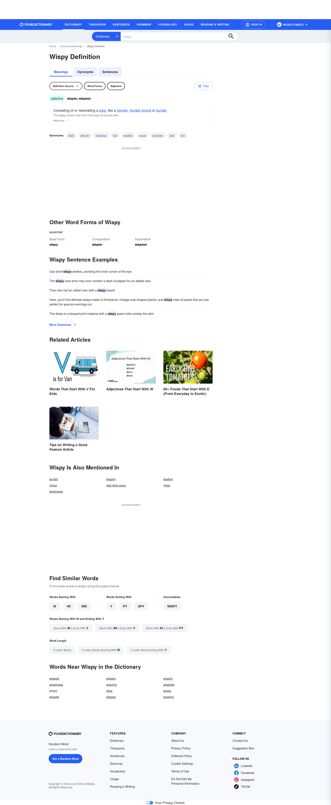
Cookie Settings (182, 763)
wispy (172, 606)
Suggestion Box (243, 748)
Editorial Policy (181, 756)
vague (142, 135)
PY (125, 606)
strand (146, 110)
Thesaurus (117, 748)
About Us (177, 740)
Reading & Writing (122, 786)
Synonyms (85, 72)
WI (68, 606)
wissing (168, 697)
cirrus (53, 485)
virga (166, 485)
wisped (54, 678)
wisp (102, 110)
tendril (53, 479)
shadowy (157, 135)
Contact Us (240, 740)
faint (172, 135)
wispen (111, 678)
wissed (54, 697)
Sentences (110, 72)
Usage (114, 779)
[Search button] (233, 36)
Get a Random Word (65, 759)
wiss (109, 690)
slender (122, 110)
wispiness (56, 491)
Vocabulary (117, 771)
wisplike (128, 135)
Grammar (116, 763)
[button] (253, 25)
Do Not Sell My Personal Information (185, 781)
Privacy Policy (181, 748)
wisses (111, 697)
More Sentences (60, 324)
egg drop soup (116, 485)
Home (52, 46)
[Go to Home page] (36, 24)
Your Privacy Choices (170, 803)
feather (168, 479)
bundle (161, 110)
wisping (111, 684)
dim (183, 135)
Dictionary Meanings (71, 46)
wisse (167, 690)
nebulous (101, 135)
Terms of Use (180, 771)
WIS (84, 606)
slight (71, 135)
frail (115, 135)
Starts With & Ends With (70, 628)
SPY (141, 606)
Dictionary (103, 36)
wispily (111, 479)
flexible (135, 110)
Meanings (61, 72)
